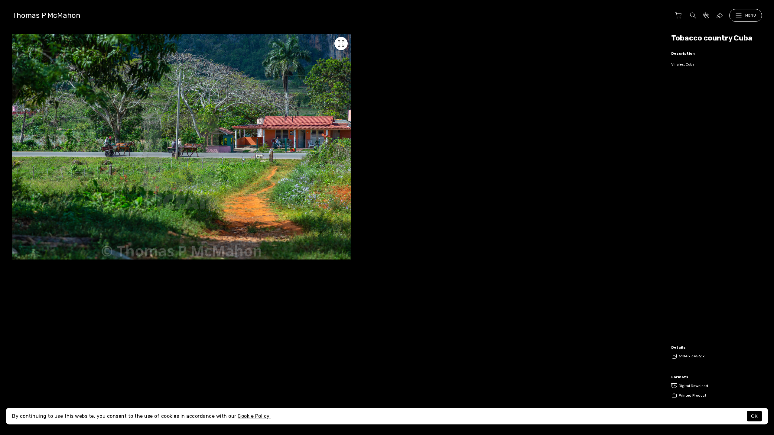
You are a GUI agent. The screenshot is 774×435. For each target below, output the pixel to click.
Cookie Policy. (254, 416)
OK (754, 416)
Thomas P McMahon (46, 15)
